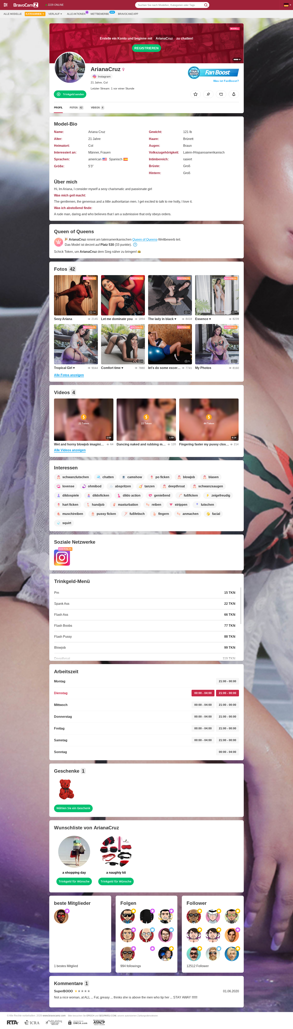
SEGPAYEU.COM (107, 1015)
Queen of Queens (144, 239)
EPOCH (90, 1015)
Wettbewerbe (99, 14)
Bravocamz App (128, 14)
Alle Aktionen (76, 14)
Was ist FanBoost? (226, 80)
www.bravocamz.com (54, 1015)
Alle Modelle (13, 14)
